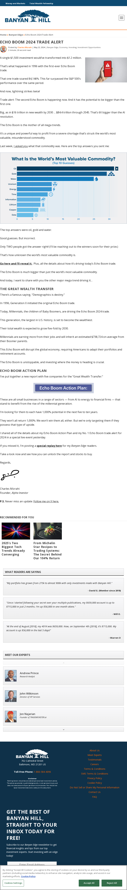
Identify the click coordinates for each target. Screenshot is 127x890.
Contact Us (95, 792)
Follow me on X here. (46, 501)
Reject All (112, 882)
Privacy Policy (94, 778)
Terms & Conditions (94, 768)
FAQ (94, 796)
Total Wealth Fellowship (41, 3)
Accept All (89, 882)
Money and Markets (15, 3)
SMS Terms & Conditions (94, 773)
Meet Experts (94, 755)
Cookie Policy (94, 782)
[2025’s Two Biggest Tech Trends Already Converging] (16, 531)
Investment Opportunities (89, 47)
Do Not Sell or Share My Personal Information (94, 787)
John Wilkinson (29, 693)
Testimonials (95, 759)
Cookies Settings (13, 882)
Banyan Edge (16, 34)
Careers (94, 764)
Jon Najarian (27, 714)
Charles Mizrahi (25, 47)
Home (3, 34)
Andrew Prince (29, 673)
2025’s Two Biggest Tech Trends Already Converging (13, 548)
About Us (95, 750)
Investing (73, 47)
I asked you (21, 146)
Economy (63, 47)
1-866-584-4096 (42, 771)
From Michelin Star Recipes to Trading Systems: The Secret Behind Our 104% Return (47, 550)
